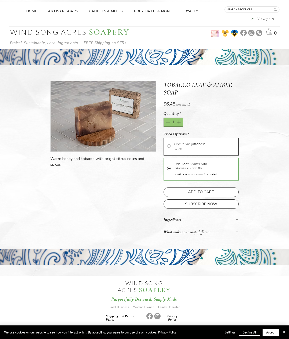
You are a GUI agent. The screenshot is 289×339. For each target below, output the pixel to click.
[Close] (283, 332)
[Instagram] (251, 33)
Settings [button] (230, 332)
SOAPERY (155, 290)
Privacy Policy (167, 332)
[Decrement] (167, 122)
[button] (273, 31)
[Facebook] (243, 33)
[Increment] (179, 122)
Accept (270, 332)
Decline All (249, 332)
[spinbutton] (173, 122)
